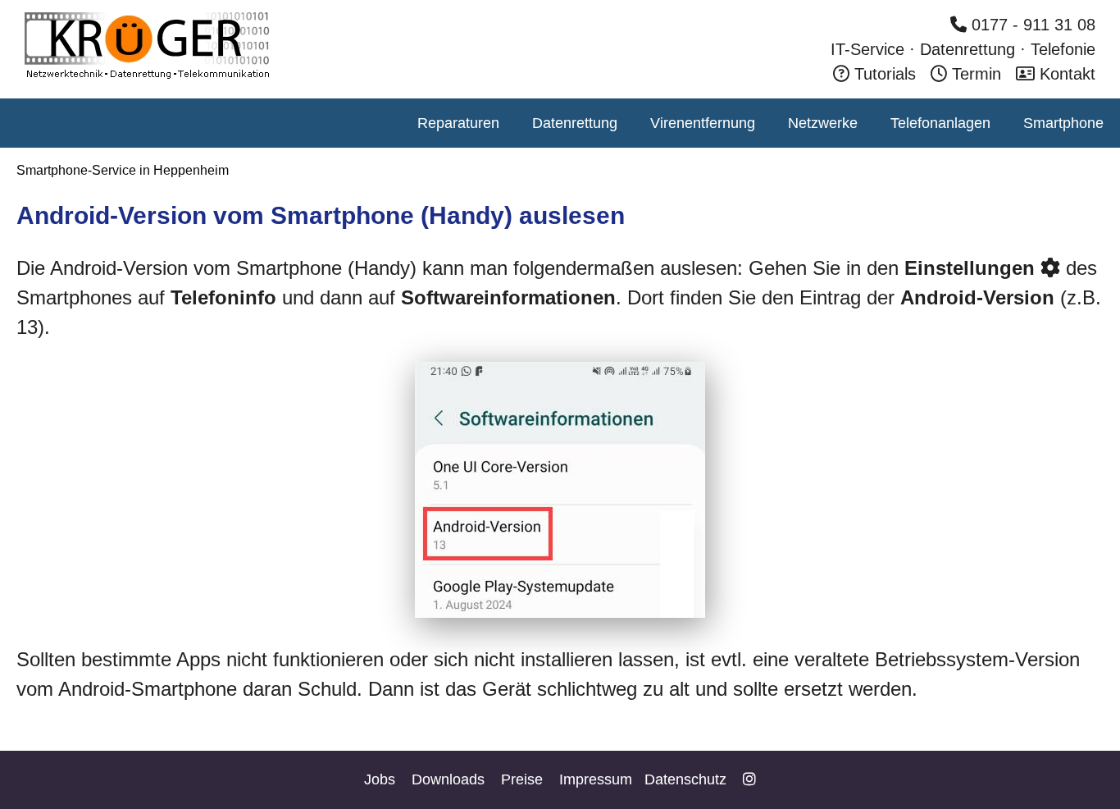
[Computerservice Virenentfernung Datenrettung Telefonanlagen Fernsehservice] (148, 76)
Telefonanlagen (940, 123)
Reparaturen (458, 123)
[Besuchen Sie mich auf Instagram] (749, 779)
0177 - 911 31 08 (1031, 25)
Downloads (448, 779)
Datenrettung (574, 123)
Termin (976, 74)
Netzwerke (823, 123)
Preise (522, 779)
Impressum (595, 779)
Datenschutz (685, 779)
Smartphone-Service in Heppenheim (122, 170)
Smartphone (1063, 123)
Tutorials (882, 74)
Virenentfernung (702, 123)
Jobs (379, 779)
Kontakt (1065, 74)
